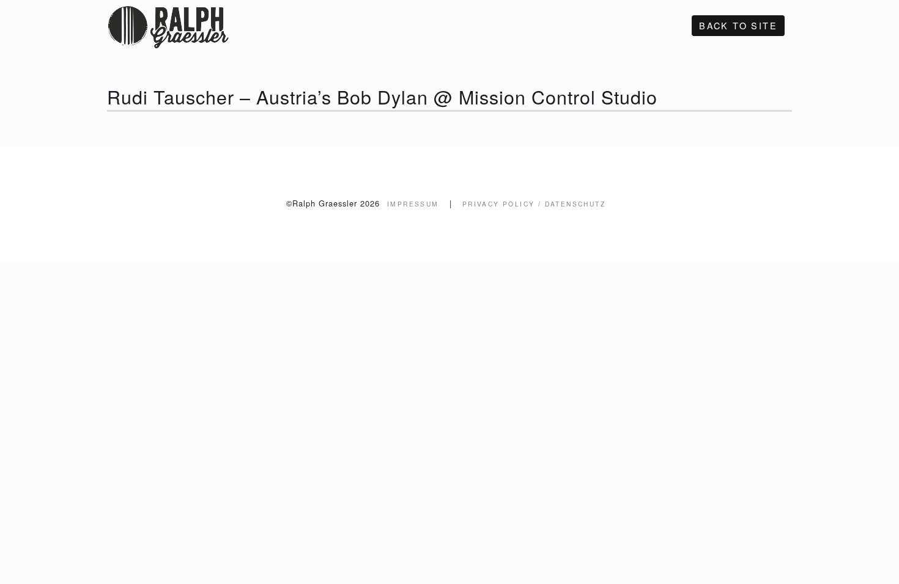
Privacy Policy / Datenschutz (533, 203)
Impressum (413, 203)
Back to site (738, 25)
